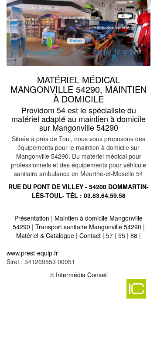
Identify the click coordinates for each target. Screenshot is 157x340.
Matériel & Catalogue (45, 235)
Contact (90, 235)
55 (121, 235)
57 (109, 235)
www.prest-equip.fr (32, 252)
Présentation (31, 218)
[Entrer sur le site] (78, 32)
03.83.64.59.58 (105, 195)
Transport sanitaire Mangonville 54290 (88, 226)
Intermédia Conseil (82, 274)
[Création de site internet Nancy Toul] (76, 292)
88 (133, 235)
